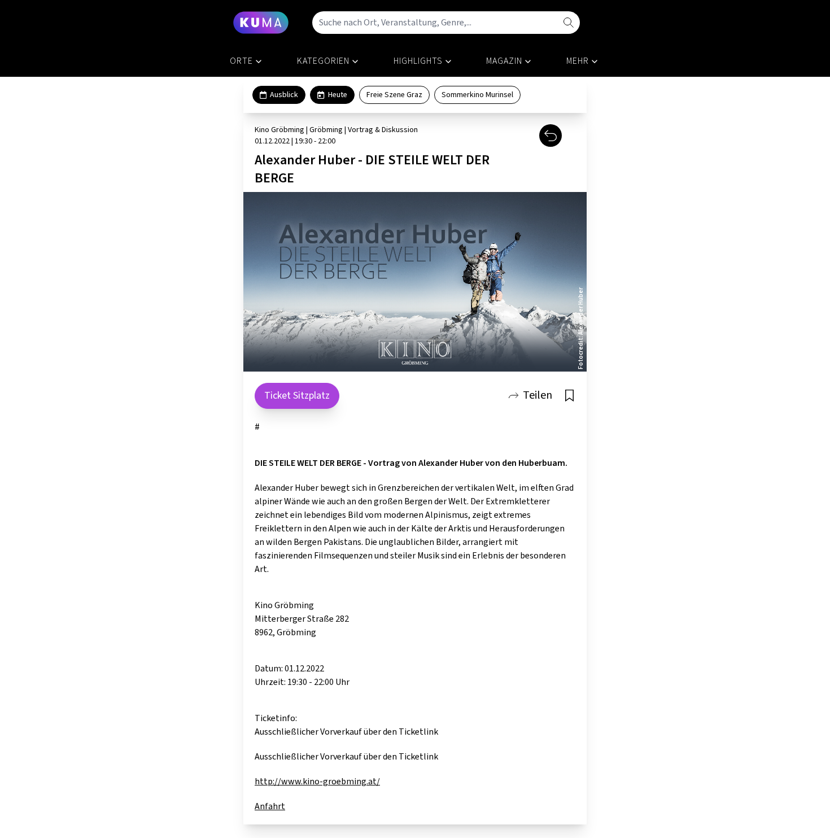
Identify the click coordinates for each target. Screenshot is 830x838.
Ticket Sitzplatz (297, 396)
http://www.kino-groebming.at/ (317, 781)
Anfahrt (270, 806)
